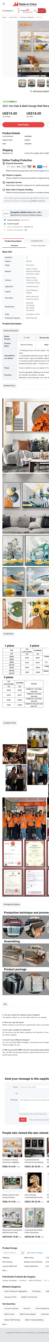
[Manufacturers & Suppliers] (25, 4)
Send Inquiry (23, 125)
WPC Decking (7, 1262)
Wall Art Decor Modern (28, 1314)
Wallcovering (28, 1257)
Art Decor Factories (11, 1308)
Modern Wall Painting (12, 1320)
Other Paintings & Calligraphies (15, 1291)
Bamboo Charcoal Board (33, 1262)
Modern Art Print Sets (29, 1297)
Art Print (39, 17)
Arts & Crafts (13, 17)
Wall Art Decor (9, 1314)
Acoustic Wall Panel (9, 1266)
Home (4, 17)
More (4, 1324)
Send (23, 1119)
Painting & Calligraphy (27, 17)
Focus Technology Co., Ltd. (30, 1333)
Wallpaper (6, 1257)
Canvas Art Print (10, 1297)
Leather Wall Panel (31, 1266)
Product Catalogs (36, 1253)
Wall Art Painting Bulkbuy (34, 1320)
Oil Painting (36, 1291)
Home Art (26, 1308)
